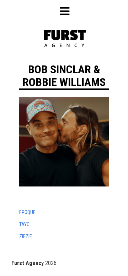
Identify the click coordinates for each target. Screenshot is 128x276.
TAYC (24, 224)
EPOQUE (27, 212)
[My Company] (65, 45)
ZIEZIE (25, 236)
